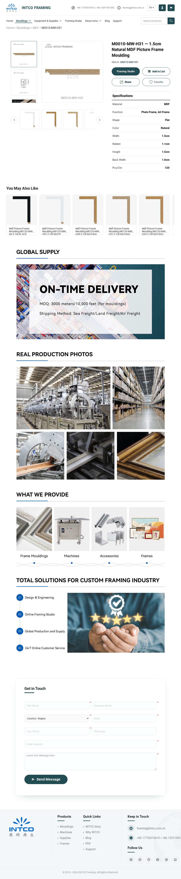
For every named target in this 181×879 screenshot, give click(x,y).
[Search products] (171, 20)
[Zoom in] (72, 72)
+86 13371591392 (105, 8)
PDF (88, 843)
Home (9, 20)
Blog (107, 20)
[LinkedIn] (148, 859)
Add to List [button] (158, 71)
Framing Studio (73, 20)
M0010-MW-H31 (129, 62)
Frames (64, 843)
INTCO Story (93, 826)
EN (151, 7)
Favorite (158, 82)
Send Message (48, 779)
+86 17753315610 (86, 8)
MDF (36, 28)
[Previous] (14, 119)
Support (117, 20)
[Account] (162, 7)
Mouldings (22, 20)
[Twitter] (157, 859)
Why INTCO (93, 832)
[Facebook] (131, 859)
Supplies (65, 838)
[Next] (99, 119)
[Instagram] (139, 859)
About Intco (91, 20)
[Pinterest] (175, 859)
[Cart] (171, 7)
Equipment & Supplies (46, 20)
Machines (66, 832)
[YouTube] (166, 859)
